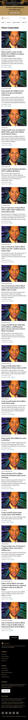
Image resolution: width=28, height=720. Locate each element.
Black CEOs (4, 127)
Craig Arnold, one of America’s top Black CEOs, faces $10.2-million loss (13, 548)
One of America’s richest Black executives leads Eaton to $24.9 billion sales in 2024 (13, 288)
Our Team (3, 660)
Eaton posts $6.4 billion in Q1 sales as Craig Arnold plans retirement (12, 93)
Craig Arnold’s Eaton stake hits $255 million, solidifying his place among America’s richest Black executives (13, 328)
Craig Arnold (5, 399)
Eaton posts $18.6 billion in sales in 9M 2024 (13, 439)
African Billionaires (6, 620)
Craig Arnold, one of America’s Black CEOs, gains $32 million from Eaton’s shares (13, 132)
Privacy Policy (5, 656)
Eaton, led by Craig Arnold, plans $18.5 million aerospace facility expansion (12, 54)
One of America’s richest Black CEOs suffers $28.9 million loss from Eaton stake (13, 209)
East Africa (4, 674)
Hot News (4, 510)
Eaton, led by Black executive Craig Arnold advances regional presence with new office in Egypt (13, 586)
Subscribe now (15, 13)
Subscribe (5, 690)
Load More (14, 637)
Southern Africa (5, 676)
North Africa (16, 22)
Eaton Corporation (6, 283)
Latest (8, 22)
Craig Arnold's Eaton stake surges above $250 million (11, 513)
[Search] (20, 18)
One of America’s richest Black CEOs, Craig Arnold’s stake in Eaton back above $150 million (13, 625)
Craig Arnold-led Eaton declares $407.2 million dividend (13, 170)
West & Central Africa (6, 672)
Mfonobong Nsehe (6, 65)
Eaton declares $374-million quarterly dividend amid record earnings (13, 475)
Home (2, 22)
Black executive (5, 49)
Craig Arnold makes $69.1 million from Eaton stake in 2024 (13, 367)
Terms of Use (4, 658)
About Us (3, 654)
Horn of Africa (4, 670)
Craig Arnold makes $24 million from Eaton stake (13, 402)
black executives (6, 88)
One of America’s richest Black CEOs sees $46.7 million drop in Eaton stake (13, 248)
